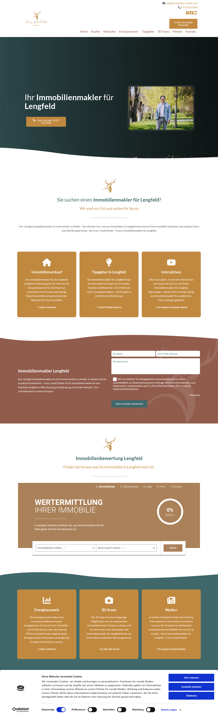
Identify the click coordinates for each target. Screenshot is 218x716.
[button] (183, 24)
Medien (177, 31)
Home (84, 31)
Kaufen (95, 31)
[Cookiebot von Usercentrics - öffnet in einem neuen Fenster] (21, 709)
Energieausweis (129, 31)
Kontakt (191, 31)
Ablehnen (191, 695)
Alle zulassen (191, 677)
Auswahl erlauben (191, 686)
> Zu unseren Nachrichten (171, 648)
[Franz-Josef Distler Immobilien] (36, 18)
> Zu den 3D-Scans (109, 648)
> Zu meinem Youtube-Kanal (171, 307)
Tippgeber (148, 31)
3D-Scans (164, 31)
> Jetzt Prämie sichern (109, 307)
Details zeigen (169, 709)
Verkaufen (109, 31)
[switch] (92, 709)
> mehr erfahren (46, 307)
